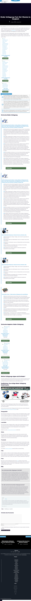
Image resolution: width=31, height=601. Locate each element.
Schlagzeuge (4, 26)
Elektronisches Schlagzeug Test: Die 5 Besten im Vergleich (8, 542)
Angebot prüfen (5, 340)
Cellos (16, 562)
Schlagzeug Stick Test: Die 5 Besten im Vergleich (23, 542)
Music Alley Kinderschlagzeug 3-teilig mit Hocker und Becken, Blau (14, 234)
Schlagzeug (13, 30)
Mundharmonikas (16, 572)
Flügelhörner (16, 565)
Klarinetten (16, 567)
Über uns (15, 591)
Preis (17, 460)
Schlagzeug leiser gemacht (11, 429)
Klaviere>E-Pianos (16, 570)
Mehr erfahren (24, 554)
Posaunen (16, 574)
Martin (6, 498)
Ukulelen (16, 581)
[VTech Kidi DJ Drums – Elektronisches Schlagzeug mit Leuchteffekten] (5, 293)
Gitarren (16, 566)
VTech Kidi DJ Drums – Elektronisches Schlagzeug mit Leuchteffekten (15, 294)
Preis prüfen (5, 58)
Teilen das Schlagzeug (8, 448)
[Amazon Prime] (7, 326)
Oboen (16, 573)
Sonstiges (16, 579)
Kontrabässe (16, 571)
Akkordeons (16, 559)
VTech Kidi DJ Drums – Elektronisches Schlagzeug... (5, 334)
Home (1, 26)
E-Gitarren (16, 563)
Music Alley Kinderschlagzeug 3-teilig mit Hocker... (5, 367)
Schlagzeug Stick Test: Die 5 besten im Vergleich (8, 409)
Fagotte (16, 564)
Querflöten (16, 575)
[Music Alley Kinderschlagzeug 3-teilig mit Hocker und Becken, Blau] (5, 85)
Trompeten (16, 580)
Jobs (15, 593)
